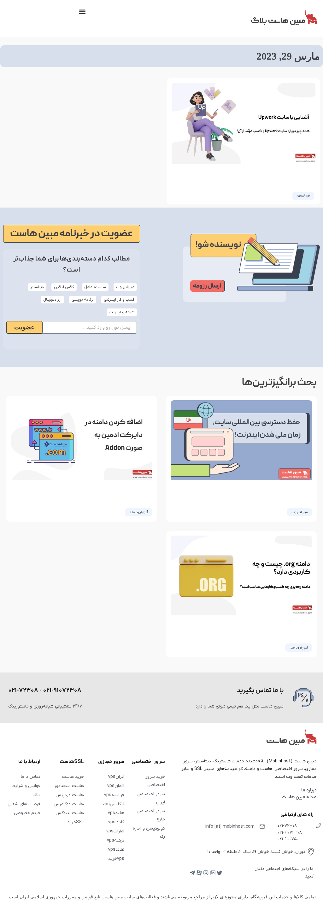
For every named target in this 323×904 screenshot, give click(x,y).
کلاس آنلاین (64, 287)
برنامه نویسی (83, 299)
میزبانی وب (125, 287)
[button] (82, 11)
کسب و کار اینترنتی (119, 299)
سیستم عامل (95, 287)
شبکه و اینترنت (121, 312)
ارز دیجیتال (52, 299)
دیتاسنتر (37, 287)
